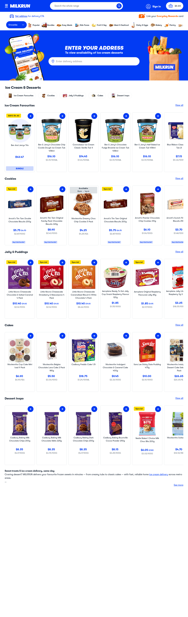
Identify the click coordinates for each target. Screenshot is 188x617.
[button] (161, 16)
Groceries (13, 25)
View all (179, 105)
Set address (21, 16)
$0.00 (178, 6)
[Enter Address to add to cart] (30, 116)
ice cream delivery (158, 474)
